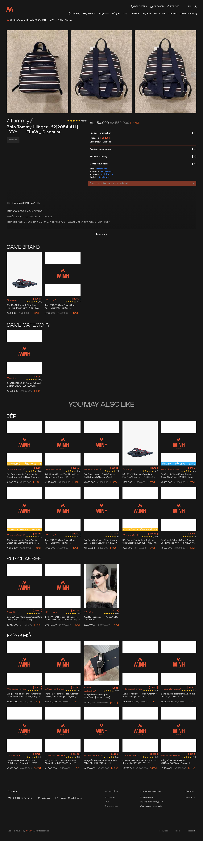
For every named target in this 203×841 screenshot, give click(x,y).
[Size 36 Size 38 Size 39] (63, 274)
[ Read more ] (101, 234)
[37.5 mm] (63, 663)
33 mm (24, 754)
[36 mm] (24, 663)
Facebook (191, 831)
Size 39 (70, 299)
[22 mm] (101, 663)
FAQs (107, 802)
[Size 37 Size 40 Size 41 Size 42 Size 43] (63, 443)
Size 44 (28, 473)
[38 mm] (140, 663)
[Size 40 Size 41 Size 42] (24, 274)
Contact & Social (143, 164)
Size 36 (55, 299)
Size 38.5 (144, 534)
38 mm (140, 687)
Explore (174, 6)
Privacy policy (110, 797)
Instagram (163, 831)
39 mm (140, 754)
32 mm (63, 754)
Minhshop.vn (101, 169)
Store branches (111, 806)
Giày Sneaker (89, 13)
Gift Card (158, 6)
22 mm (101, 687)
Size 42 (31, 299)
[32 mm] (63, 729)
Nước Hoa (172, 13)
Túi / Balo (146, 13)
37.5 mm (62, 687)
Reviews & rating (143, 156)
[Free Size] (24, 352)
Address (46, 798)
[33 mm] (24, 729)
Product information (143, 133)
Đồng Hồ (116, 13)
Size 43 (21, 473)
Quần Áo (135, 13)
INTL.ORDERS (140, 6)
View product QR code (100, 142)
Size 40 (17, 299)
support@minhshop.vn (71, 798)
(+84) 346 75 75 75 (22, 798)
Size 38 (63, 299)
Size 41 (24, 299)
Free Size (24, 377)
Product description (143, 149)
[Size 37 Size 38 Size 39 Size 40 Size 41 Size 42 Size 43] (101, 509)
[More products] (188, 13)
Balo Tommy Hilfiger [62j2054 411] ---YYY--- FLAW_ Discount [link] (43, 20)
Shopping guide (146, 797)
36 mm (24, 687)
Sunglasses (104, 13)
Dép (125, 13)
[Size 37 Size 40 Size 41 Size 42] (178, 509)
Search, (76, 13)
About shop (190, 797)
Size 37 (52, 468)
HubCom (29, 831)
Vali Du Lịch (159, 13)
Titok (177, 831)
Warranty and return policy (151, 806)
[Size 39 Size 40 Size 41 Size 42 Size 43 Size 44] (101, 443)
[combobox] (189, 6)
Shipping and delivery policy (151, 802)
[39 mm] (140, 729)
